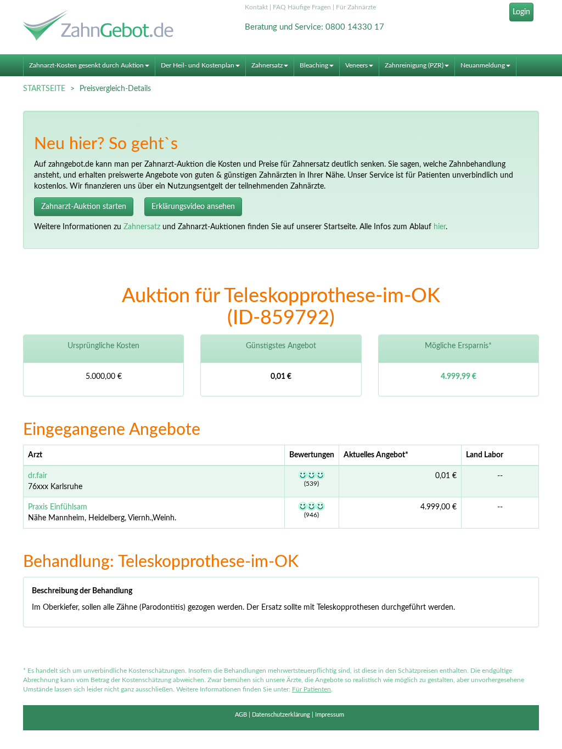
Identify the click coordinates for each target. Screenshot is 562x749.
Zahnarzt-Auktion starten (83, 207)
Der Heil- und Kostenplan (197, 65)
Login (521, 12)
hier (440, 227)
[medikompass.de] (103, 26)
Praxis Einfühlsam (57, 507)
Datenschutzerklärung (281, 715)
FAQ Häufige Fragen (302, 7)
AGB (241, 715)
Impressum (329, 715)
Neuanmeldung (482, 65)
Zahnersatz (267, 65)
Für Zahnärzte (356, 7)
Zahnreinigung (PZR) (414, 65)
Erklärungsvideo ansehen (193, 207)
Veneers (356, 65)
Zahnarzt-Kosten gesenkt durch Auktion (86, 65)
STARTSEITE (44, 89)
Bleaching (314, 65)
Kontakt (256, 7)
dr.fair (37, 476)
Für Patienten (311, 689)
